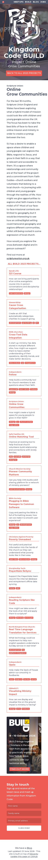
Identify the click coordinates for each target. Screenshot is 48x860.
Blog (36, 2)
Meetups (18, 2)
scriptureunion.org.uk (18, 258)
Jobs (43, 2)
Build (28, 2)
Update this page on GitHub (24, 856)
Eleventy (34, 854)
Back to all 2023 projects (24, 73)
